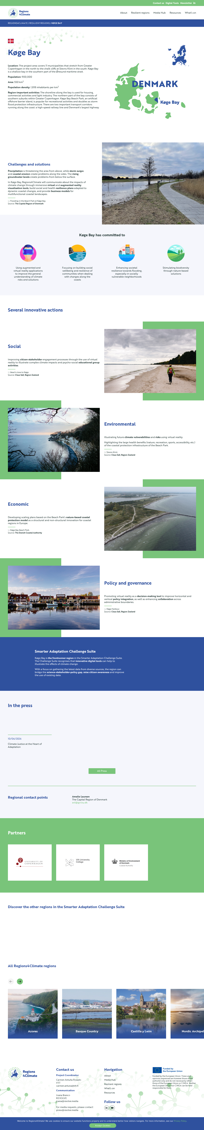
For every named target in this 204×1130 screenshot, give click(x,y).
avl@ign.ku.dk (80, 802)
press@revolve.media (67, 1110)
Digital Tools (172, 3)
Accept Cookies (102, 1125)
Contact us (158, 3)
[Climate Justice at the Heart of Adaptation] (30, 726)
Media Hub (159, 12)
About (123, 12)
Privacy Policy (180, 1121)
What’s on (190, 12)
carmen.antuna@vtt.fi (67, 1085)
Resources (175, 12)
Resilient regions (140, 12)
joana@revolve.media (67, 1101)
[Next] (20, 981)
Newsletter (186, 3)
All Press (102, 771)
